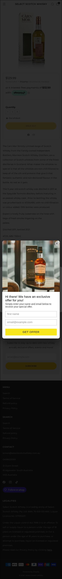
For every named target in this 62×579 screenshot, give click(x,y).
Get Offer (31, 332)
